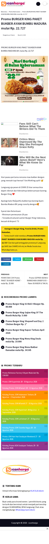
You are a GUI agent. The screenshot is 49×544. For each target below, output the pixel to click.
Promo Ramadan (14, 12)
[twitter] (6, 480)
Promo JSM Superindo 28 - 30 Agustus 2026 (19, 381)
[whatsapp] (10, 480)
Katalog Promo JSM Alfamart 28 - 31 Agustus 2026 (22, 388)
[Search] (38, 4)
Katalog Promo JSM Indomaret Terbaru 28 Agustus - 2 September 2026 (19, 395)
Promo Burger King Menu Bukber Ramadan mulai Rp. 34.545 (22, 349)
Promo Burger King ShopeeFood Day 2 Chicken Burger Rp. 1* (25, 323)
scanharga (33, 522)
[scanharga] (13, 6)
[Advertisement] (24, 537)
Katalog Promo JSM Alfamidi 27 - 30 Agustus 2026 (22, 403)
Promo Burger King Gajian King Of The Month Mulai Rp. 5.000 (24, 314)
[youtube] (21, 480)
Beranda (4, 12)
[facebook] (3, 480)
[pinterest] (14, 480)
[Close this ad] (47, 528)
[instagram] (17, 480)
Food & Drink (31, 228)
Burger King (18, 228)
